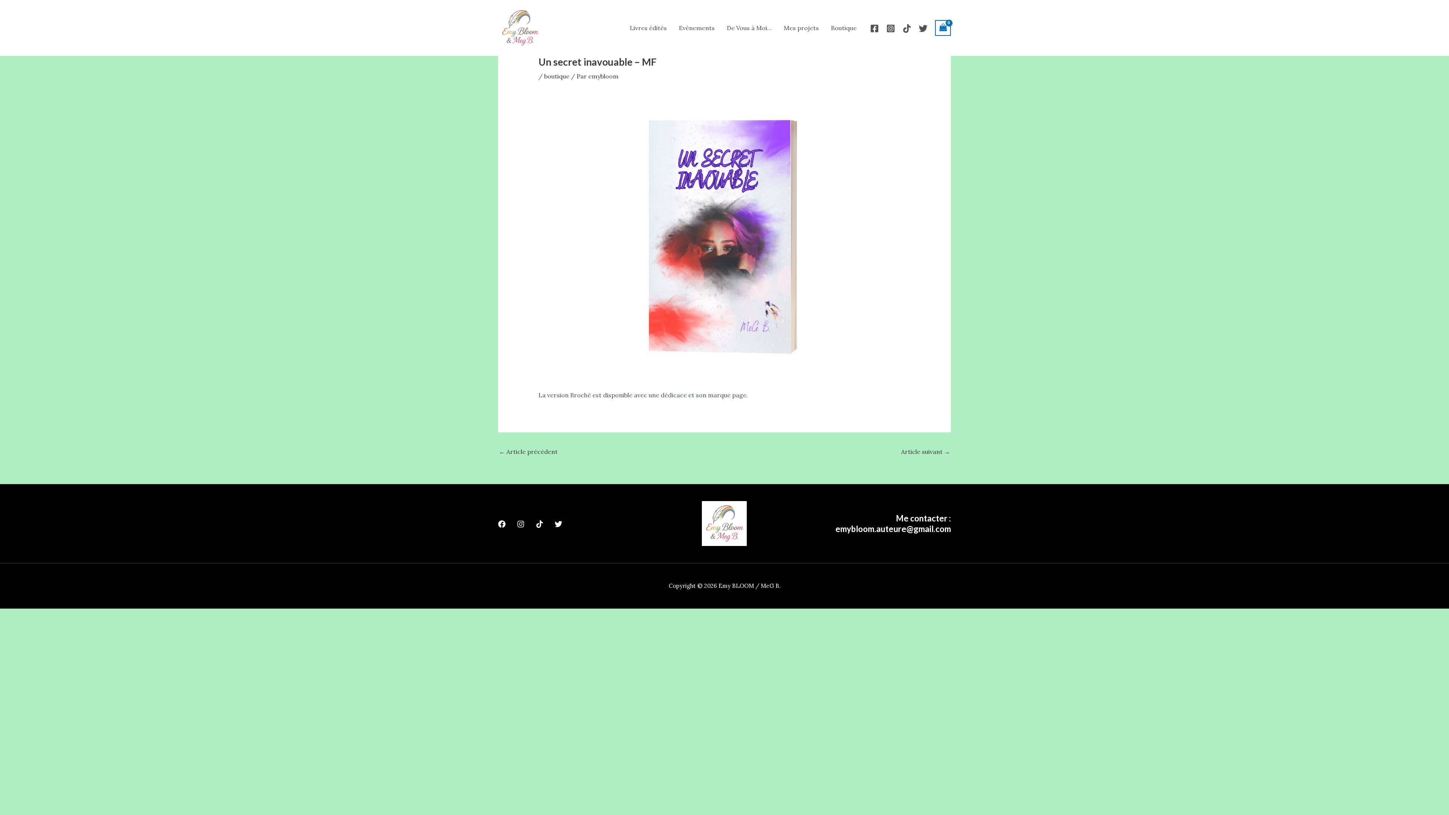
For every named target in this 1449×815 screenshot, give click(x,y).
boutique (556, 76)
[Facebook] (874, 28)
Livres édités (648, 28)
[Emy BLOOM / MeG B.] (520, 27)
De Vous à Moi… (749, 28)
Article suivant (925, 451)
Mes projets (801, 28)
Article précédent (528, 451)
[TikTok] (907, 28)
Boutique (844, 28)
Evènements (697, 28)
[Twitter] (923, 28)
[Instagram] (890, 28)
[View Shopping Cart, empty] (943, 27)
